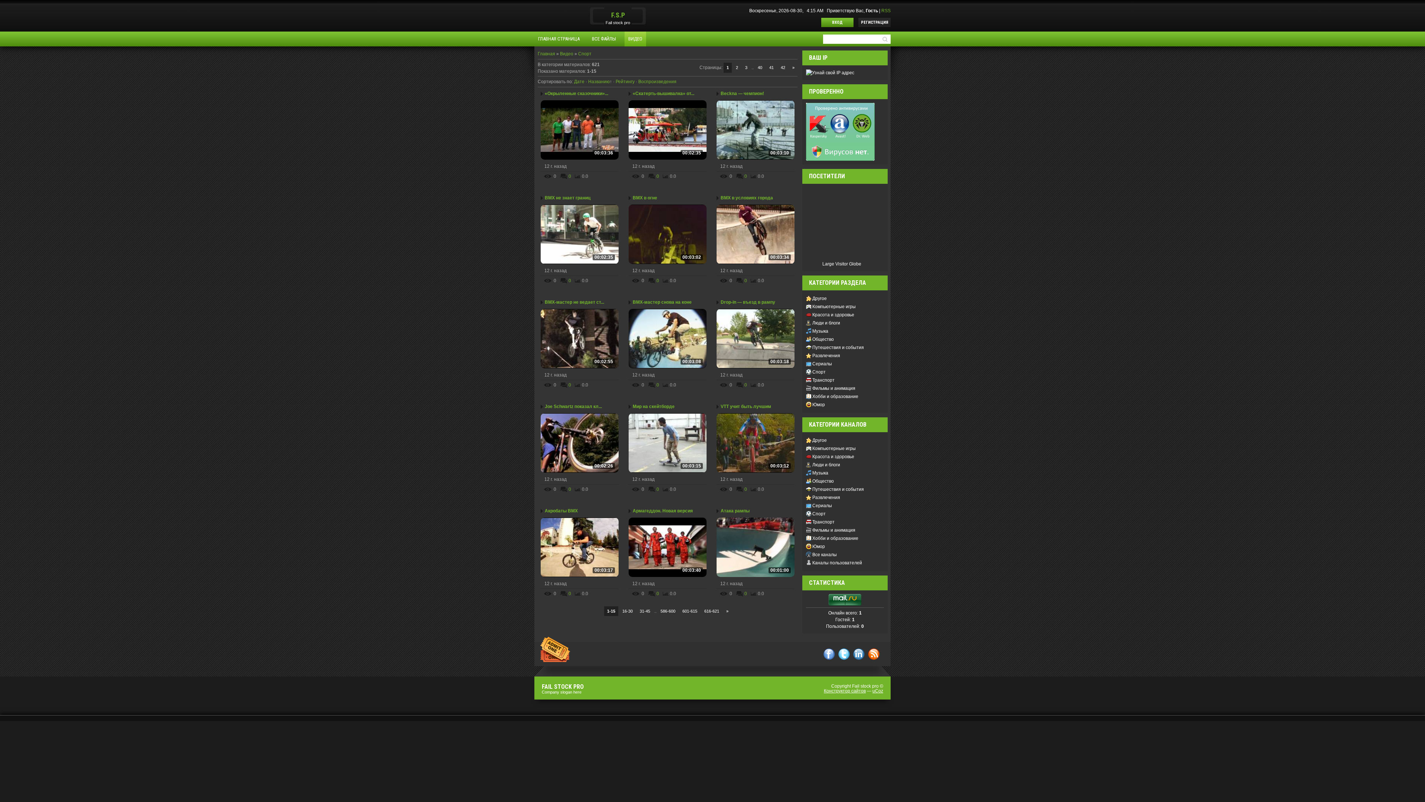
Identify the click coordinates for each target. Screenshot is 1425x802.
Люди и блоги (826, 323)
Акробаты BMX (561, 511)
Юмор (818, 404)
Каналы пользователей (837, 562)
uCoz (877, 691)
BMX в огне (645, 197)
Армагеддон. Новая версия (663, 511)
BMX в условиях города (747, 197)
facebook (829, 654)
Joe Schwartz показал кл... (573, 406)
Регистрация (874, 22)
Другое (819, 298)
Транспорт (823, 380)
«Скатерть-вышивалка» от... (663, 93)
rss (873, 654)
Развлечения (826, 355)
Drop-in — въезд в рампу (748, 302)
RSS (886, 10)
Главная (546, 53)
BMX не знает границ (567, 197)
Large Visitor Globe (841, 264)
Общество (823, 339)
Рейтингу (625, 81)
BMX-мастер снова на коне (662, 302)
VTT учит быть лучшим (746, 406)
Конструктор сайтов (845, 691)
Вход (837, 22)
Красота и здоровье (833, 314)
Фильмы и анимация (833, 388)
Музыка (820, 331)
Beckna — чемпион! (742, 93)
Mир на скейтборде (654, 406)
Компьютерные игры (834, 306)
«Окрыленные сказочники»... (576, 93)
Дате (579, 81)
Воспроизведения (657, 81)
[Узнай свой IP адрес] (830, 72)
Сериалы (822, 363)
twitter (844, 654)
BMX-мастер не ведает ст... (574, 302)
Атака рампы (735, 511)
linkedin (859, 654)
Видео (566, 53)
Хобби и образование (835, 396)
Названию (599, 81)
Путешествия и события (838, 347)
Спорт (585, 53)
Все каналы (824, 554)
